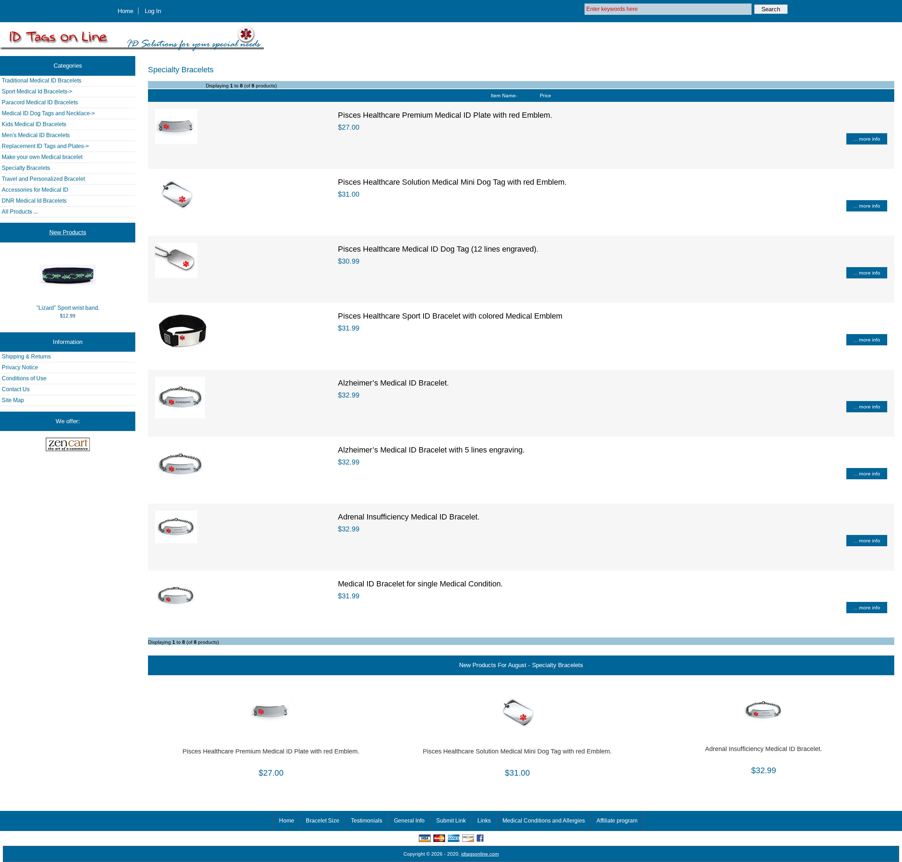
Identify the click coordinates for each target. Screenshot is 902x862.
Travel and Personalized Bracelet (43, 179)
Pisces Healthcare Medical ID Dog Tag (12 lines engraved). (438, 249)
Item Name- (504, 95)
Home (125, 10)
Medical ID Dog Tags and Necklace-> (48, 113)
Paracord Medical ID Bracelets (40, 102)
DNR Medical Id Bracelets (34, 201)
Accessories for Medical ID (35, 190)
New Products (67, 232)
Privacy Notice (20, 367)
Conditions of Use (24, 378)
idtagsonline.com (480, 854)
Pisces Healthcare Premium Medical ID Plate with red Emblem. (445, 115)
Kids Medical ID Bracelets (34, 124)
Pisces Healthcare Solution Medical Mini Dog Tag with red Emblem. (452, 182)
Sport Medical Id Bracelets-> (37, 91)
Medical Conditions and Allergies (543, 821)
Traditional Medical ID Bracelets (41, 81)
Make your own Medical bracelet (42, 157)
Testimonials (366, 821)
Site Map (13, 400)
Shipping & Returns (26, 356)
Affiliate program (617, 821)
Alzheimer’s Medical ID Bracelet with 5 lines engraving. (431, 449)
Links (484, 821)
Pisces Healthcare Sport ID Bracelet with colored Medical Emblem (450, 316)
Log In (153, 10)
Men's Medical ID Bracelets (36, 135)
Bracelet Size (322, 821)
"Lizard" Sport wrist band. (67, 308)
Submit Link (451, 821)
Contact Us (16, 389)
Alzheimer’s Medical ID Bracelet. (393, 382)
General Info (409, 821)
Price (545, 95)
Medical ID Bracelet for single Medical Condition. (420, 583)
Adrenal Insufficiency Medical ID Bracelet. (409, 516)
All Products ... (20, 212)
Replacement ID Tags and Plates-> (45, 146)
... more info (866, 139)
